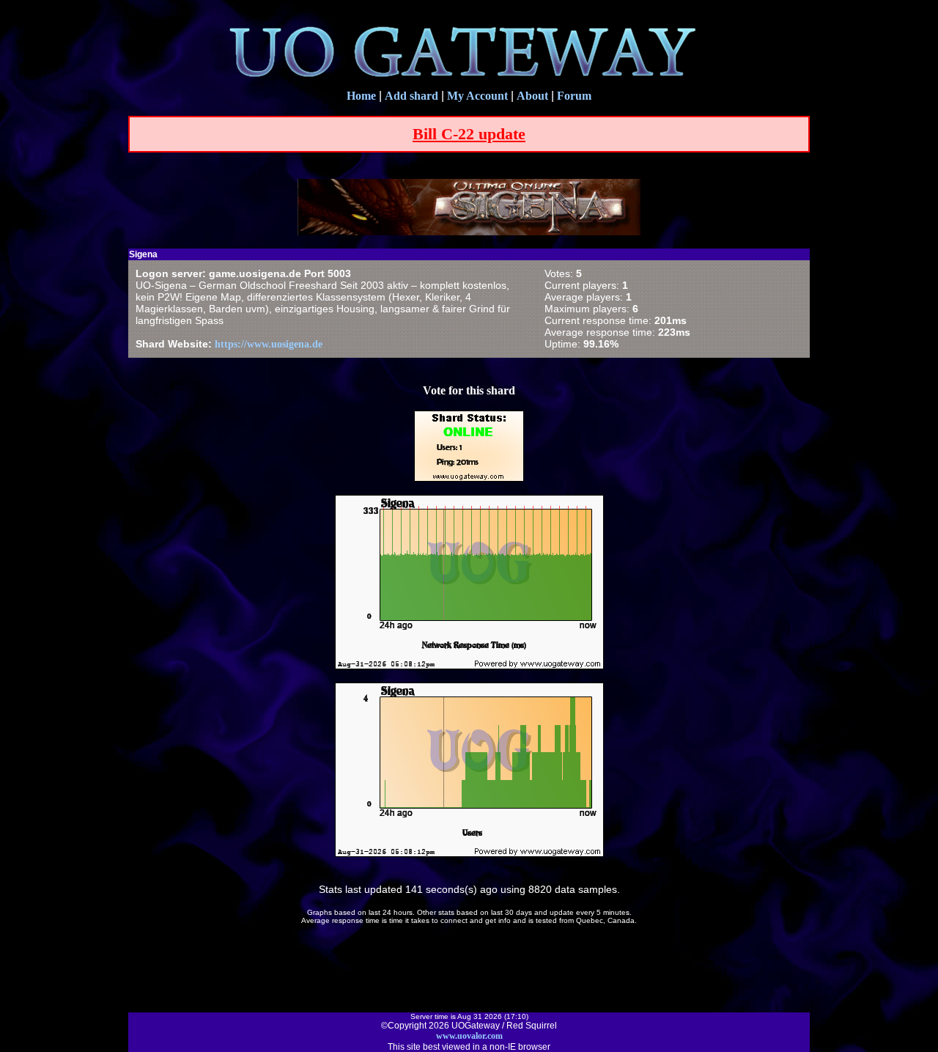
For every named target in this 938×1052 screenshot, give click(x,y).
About (532, 95)
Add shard (411, 95)
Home (361, 95)
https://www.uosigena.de (268, 344)
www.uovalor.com (469, 1036)
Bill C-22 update (469, 134)
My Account (477, 95)
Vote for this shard (469, 390)
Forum (574, 95)
